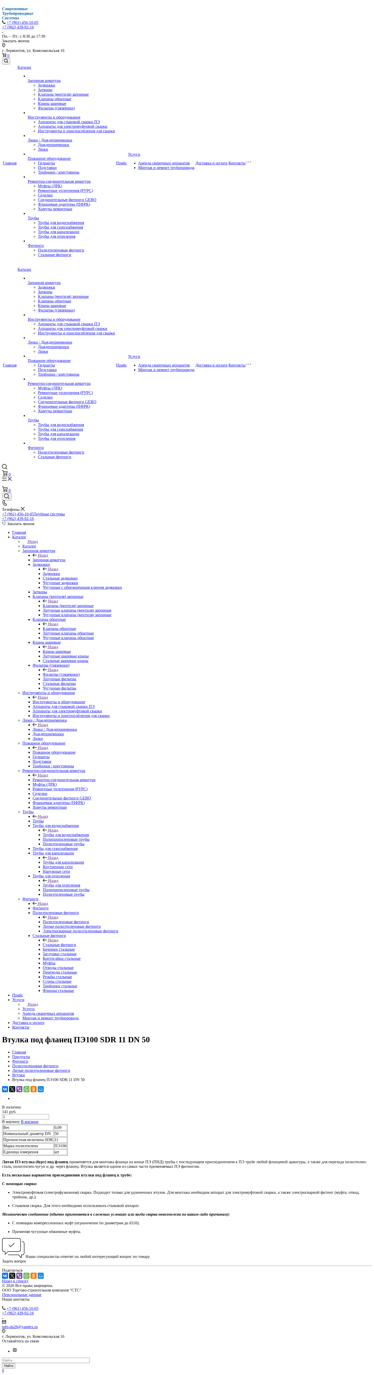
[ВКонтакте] (5, 1089)
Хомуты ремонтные (55, 209)
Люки (43, 149)
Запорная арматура (44, 80)
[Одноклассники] (34, 1089)
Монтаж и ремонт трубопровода (166, 167)
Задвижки (46, 85)
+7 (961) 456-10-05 (22, 22)
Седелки (45, 195)
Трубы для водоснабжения (61, 222)
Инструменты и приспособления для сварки (76, 131)
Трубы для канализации (58, 232)
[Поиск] (6, 61)
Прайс (121, 163)
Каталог (25, 67)
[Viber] (19, 1089)
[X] (12, 1089)
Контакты (237, 163)
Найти (8, 1366)
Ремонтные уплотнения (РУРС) (65, 190)
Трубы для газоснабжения (60, 227)
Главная (10, 163)
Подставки (47, 167)
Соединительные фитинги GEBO (67, 200)
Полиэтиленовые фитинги (61, 250)
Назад (33, 541)
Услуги (134, 154)
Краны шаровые (52, 103)
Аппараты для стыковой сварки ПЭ (69, 122)
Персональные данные (21, 1295)
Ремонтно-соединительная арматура (59, 181)
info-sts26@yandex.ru (20, 1327)
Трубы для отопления (56, 236)
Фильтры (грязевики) (56, 108)
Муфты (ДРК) (50, 186)
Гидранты (46, 163)
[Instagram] (14, 1351)
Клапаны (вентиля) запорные (63, 94)
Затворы (45, 90)
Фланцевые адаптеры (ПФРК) (64, 204)
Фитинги (36, 245)
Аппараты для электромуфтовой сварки (72, 126)
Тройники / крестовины (58, 172)
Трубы (33, 218)
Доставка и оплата (211, 163)
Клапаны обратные (54, 99)
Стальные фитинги (54, 254)
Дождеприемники (53, 145)
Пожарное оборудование (49, 158)
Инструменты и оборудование (54, 117)
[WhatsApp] (26, 1089)
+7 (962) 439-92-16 (18, 27)
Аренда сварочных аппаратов (164, 163)
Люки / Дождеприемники (50, 140)
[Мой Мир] (41, 1089)
